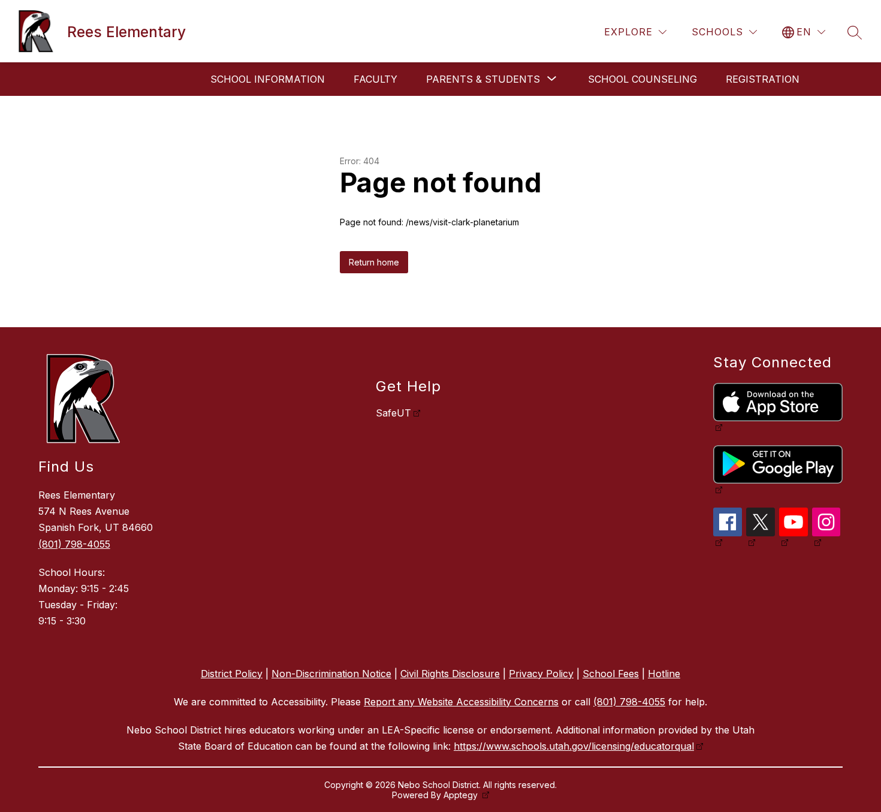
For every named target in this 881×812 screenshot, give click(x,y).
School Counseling (642, 79)
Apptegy (461, 795)
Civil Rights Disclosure (450, 674)
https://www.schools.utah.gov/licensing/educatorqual (574, 746)
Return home (374, 262)
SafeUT (393, 413)
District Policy (232, 674)
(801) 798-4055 (74, 544)
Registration (762, 79)
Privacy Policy (541, 674)
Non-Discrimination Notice (331, 674)
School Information (267, 79)
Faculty (375, 79)
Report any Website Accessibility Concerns (461, 702)
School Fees (611, 674)
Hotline (664, 674)
